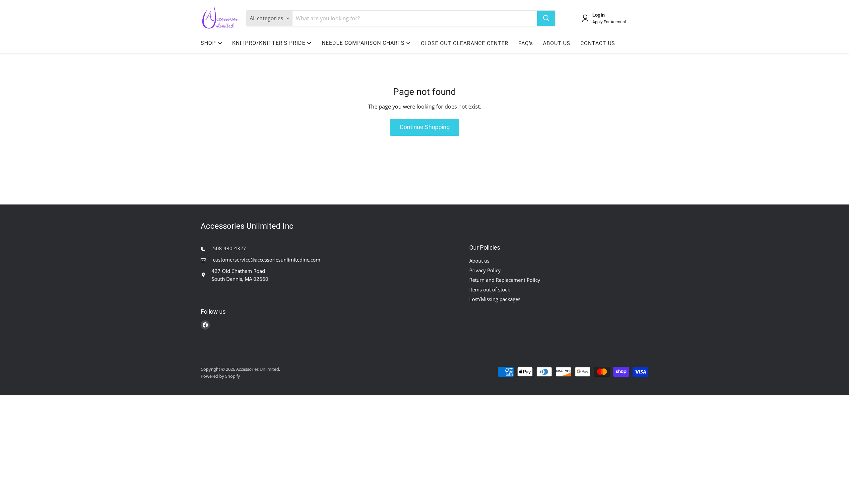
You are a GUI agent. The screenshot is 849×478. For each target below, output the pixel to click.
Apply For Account (609, 22)
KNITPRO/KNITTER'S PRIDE (268, 43)
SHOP (208, 43)
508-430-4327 (229, 248)
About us (479, 260)
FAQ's (525, 43)
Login (598, 15)
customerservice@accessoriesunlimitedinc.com (266, 259)
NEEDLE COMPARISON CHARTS (363, 43)
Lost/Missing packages (494, 299)
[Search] (546, 18)
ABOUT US (556, 43)
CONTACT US (597, 43)
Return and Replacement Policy (504, 280)
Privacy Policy (485, 270)
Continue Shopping (425, 126)
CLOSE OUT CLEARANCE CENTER (464, 43)
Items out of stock (489, 289)
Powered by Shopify (220, 376)
